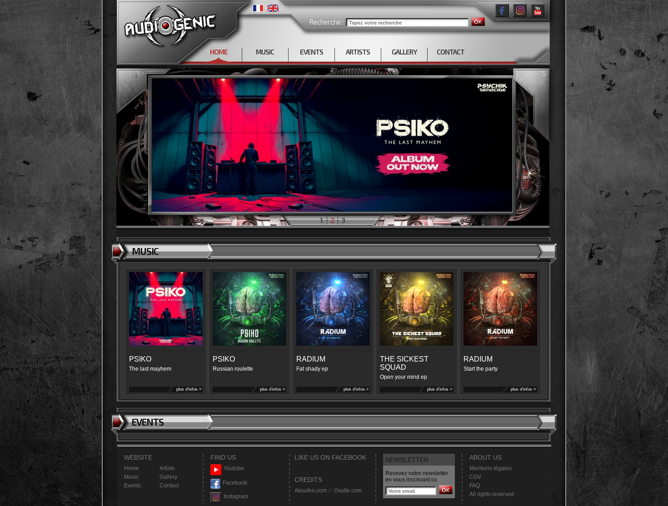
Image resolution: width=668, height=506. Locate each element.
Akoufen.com (310, 490)
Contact (169, 485)
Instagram (236, 496)
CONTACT (450, 52)
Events (132, 485)
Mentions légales (490, 468)
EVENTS (311, 52)
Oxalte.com (348, 490)
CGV (475, 477)
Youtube (234, 468)
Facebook (235, 483)
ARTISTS (358, 52)
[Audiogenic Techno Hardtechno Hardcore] (168, 24)
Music (131, 477)
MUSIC (265, 52)
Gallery (168, 477)
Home (131, 468)
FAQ (474, 485)
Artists (167, 468)
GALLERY (404, 52)
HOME (219, 52)
